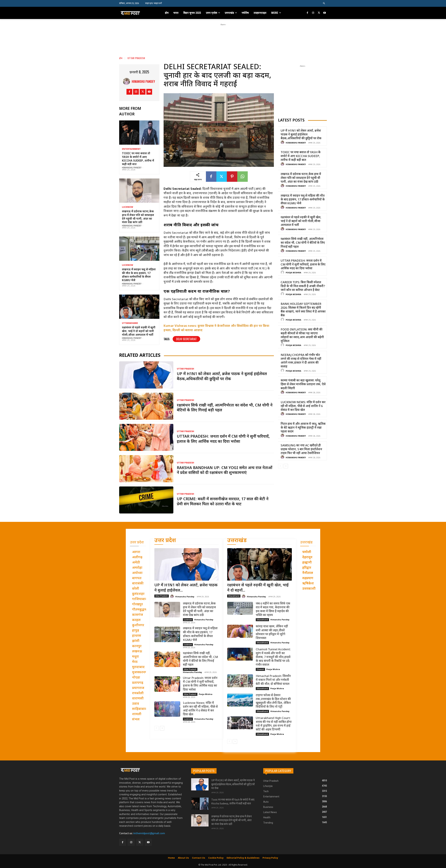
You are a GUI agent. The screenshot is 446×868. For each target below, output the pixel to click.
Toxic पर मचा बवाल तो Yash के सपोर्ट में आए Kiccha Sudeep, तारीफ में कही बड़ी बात (138, 159)
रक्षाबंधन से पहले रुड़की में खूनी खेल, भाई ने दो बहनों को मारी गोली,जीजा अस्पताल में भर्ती (138, 331)
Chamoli (260, 669)
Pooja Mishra (293, 273)
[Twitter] (319, 13)
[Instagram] (313, 13)
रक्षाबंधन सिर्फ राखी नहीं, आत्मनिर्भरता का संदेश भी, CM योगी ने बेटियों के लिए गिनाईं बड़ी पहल (303, 243)
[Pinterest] (232, 176)
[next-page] (286, 466)
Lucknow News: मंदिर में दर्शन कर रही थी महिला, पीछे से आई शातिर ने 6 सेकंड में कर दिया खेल (303, 406)
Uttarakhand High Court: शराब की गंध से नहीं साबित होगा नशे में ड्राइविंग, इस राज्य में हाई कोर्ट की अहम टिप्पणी (274, 724)
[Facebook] (307, 13)
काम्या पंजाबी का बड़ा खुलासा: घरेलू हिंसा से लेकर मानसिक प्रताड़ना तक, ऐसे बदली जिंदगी (303, 384)
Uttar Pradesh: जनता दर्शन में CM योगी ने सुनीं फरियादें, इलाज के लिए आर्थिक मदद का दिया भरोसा (223, 439)
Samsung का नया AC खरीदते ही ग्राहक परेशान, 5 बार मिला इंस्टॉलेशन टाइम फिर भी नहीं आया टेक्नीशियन (301, 449)
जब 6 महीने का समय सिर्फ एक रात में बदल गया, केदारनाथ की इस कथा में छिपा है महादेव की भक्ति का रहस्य (273, 609)
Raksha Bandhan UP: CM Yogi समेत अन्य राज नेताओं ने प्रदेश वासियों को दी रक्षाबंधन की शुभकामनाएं (224, 471)
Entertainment (131, 149)
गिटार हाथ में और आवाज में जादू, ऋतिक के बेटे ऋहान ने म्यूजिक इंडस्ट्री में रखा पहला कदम (303, 428)
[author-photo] (283, 142)
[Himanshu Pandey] (127, 81)
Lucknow (127, 207)
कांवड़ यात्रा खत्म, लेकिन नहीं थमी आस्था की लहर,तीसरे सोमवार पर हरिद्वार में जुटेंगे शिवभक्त (272, 632)
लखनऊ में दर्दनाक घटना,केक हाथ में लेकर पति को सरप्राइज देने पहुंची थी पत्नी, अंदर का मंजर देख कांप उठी (138, 217)
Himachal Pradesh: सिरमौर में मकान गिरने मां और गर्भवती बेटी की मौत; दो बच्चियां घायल (273, 680)
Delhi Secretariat (186, 339)
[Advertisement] (223, 34)
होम (120, 58)
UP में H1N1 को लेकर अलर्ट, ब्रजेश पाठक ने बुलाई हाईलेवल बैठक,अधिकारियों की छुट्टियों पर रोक (222, 377)
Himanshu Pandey (143, 81)
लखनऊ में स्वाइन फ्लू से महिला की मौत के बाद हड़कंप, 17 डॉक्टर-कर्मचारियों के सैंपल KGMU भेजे (139, 275)
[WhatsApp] (242, 176)
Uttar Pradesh (136, 58)
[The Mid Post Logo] (138, 13)
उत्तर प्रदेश (165, 541)
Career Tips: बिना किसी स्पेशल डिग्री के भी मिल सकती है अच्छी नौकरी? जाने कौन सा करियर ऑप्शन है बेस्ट (303, 286)
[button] (324, 3)
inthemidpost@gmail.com (149, 833)
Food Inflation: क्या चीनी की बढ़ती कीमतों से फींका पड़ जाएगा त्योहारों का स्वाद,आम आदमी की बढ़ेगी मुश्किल (302, 335)
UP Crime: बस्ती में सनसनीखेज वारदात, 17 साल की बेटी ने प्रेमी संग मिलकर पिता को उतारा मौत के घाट (222, 502)
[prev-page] (280, 466)
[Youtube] (324, 13)
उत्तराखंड (237, 541)
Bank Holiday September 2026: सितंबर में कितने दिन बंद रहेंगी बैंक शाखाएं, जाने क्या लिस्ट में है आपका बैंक (303, 310)
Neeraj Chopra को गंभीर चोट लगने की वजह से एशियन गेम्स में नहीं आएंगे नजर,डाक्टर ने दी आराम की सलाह (301, 361)
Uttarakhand (130, 323)
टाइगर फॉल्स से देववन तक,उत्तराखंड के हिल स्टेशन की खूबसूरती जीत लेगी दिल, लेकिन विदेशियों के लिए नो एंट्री (273, 701)
